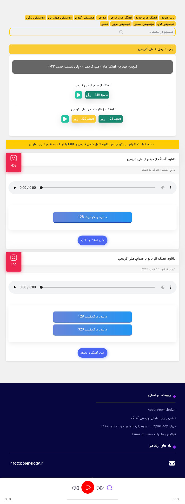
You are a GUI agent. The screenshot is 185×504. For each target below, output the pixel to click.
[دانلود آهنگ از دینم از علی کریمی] (97, 95)
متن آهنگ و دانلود (92, 240)
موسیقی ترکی (35, 18)
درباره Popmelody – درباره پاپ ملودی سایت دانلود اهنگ (138, 426)
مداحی (102, 18)
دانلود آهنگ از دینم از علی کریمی (151, 159)
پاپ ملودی (167, 18)
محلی (104, 24)
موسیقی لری (165, 24)
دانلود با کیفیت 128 (92, 217)
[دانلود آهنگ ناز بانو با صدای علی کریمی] (111, 119)
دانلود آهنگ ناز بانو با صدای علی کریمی (147, 258)
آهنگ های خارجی (120, 18)
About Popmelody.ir (162, 410)
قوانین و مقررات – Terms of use (153, 434)
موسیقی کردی (84, 18)
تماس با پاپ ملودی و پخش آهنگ (153, 418)
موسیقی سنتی (144, 24)
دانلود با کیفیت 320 (92, 329)
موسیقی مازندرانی (60, 18)
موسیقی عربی (121, 24)
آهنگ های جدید (146, 18)
